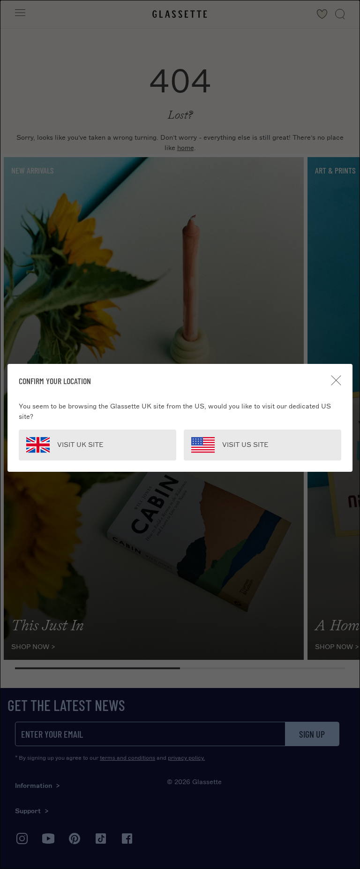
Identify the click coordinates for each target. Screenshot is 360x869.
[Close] (336, 380)
